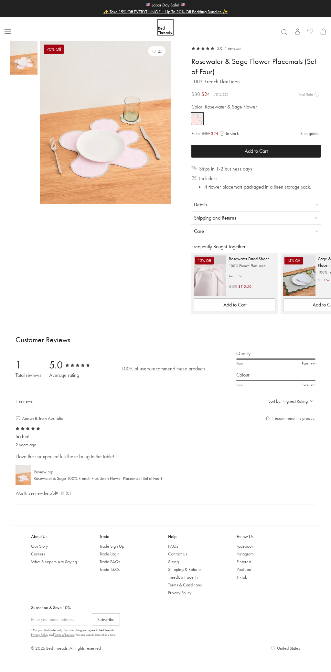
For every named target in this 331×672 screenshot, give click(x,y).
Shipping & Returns (184, 569)
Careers (38, 554)
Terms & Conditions (185, 585)
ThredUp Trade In (183, 577)
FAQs (173, 546)
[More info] (317, 94)
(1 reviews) (232, 48)
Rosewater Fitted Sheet (249, 259)
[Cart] (323, 31)
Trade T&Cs (110, 569)
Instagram (245, 554)
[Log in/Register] (297, 31)
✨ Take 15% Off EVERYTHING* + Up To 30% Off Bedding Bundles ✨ (165, 12)
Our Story (39, 546)
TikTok (242, 577)
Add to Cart (256, 151)
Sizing (173, 561)
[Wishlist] (310, 31)
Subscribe (105, 619)
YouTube (244, 569)
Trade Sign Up (112, 546)
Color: (224, 106)
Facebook (245, 546)
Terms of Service (64, 635)
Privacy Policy (179, 592)
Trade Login (110, 554)
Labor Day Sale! (165, 5)
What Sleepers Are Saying (54, 561)
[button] (157, 51)
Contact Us (177, 554)
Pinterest (244, 561)
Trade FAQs (110, 561)
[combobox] (284, 32)
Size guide (309, 133)
